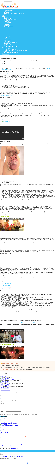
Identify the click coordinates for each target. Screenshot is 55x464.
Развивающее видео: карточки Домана (11, 52)
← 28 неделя (21, 322)
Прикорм (5, 28)
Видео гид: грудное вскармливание (10, 49)
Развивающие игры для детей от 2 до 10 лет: (27, 374)
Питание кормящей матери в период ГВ (9, 446)
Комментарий (2, 411)
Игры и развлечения (7, 44)
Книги (3, 53)
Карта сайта (4, 451)
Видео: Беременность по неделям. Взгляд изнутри (14, 13)
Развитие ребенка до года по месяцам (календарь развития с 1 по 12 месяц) (16, 442)
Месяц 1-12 (7, 21)
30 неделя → (34, 322)
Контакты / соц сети (5, 450)
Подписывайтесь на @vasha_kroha (8, 369)
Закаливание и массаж (9, 18)
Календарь (7, 12)
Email (1, 405)
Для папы (5, 33)
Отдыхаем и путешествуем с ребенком (11, 46)
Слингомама (7, 31)
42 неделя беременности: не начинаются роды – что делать (11, 379)
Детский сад (6, 37)
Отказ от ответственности (18, 456)
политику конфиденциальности (48, 412)
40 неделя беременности (4, 385)
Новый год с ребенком (8, 36)
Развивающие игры (5, 54)
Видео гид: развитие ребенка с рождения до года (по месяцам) (15, 50)
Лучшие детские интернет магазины (10, 42)
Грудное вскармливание (8, 26)
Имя (1, 403)
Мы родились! (4, 16)
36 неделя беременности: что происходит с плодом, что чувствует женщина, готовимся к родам (18, 396)
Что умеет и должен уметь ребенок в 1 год (9, 441)
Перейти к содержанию (4, 0)
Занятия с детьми (7, 43)
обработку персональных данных (31, 412)
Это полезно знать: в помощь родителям (11, 35)
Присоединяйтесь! (14, 448)
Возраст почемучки (7, 40)
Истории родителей (7, 39)
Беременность (4, 9)
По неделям (6, 11)
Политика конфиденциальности (6, 456)
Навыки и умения (8, 23)
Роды (3, 15)
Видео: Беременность (7, 48)
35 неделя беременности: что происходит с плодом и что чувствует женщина (14, 399)
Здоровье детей (6, 17)
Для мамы (5, 30)
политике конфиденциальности (47, 462)
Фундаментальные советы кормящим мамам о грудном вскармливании (15, 443)
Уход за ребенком (7, 25)
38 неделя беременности (4, 391)
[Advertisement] (27, 260)
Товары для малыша (7, 41)
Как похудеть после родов (10, 32)
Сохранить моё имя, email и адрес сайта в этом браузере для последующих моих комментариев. (19, 414)
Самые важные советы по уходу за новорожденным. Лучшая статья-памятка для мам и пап (18, 444)
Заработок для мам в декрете (9, 38)
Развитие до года (7, 20)
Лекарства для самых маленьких (11, 19)
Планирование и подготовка (9, 10)
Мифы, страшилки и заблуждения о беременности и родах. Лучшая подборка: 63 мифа (18, 445)
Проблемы (5, 14)
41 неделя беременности (4, 382)
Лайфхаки (5, 51)
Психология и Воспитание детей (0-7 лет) (11, 34)
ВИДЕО (3, 47)
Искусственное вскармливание (9, 27)
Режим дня (7, 24)
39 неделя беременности (4, 388)
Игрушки (5, 45)
